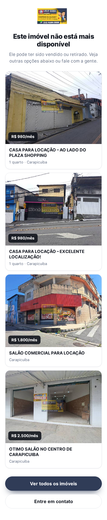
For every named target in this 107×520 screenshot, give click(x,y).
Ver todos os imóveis (53, 483)
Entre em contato (53, 501)
